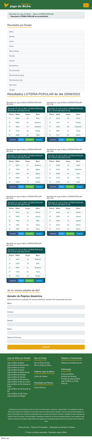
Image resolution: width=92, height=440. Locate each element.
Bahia (11, 32)
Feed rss (64, 383)
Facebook (13, 140)
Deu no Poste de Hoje (42, 363)
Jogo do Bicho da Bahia (15, 363)
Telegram (39, 140)
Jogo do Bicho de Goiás (15, 370)
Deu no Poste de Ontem (42, 365)
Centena (10, 312)
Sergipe (12, 90)
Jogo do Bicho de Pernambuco (18, 379)
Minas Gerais (14, 51)
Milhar (9, 303)
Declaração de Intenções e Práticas (62, 427)
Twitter (21, 140)
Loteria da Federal (40, 376)
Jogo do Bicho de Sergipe (16, 396)
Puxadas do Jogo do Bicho (70, 379)
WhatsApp (29, 140)
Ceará (11, 41)
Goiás (11, 46)
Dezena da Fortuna (14, 337)
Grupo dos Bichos (67, 374)
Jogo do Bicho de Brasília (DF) (18, 365)
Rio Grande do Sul (15, 80)
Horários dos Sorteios (69, 376)
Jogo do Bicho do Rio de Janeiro (18, 382)
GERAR (46, 347)
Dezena (10, 320)
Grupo (9, 329)
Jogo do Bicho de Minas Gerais (18, 372)
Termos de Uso (23, 427)
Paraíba (12, 56)
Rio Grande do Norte (16, 75)
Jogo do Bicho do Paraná (16, 377)
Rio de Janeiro (14, 70)
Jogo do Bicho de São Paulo (17, 393)
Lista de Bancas (40, 387)
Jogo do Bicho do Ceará (15, 367)
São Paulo (13, 85)
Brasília (12, 36)
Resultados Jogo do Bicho (57, 432)
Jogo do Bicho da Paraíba (16, 374)
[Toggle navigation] (86, 5)
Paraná (11, 61)
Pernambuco (13, 65)
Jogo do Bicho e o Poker (70, 381)
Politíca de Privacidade (39, 427)
